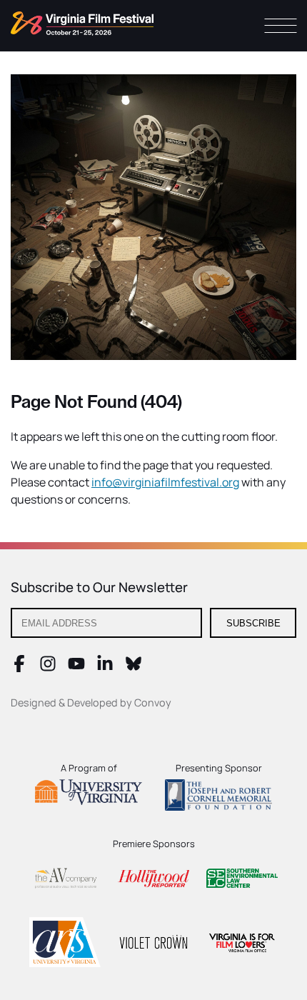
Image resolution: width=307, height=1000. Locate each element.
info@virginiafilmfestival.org (165, 482)
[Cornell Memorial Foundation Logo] (218, 797)
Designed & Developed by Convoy (91, 702)
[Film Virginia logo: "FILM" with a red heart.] (242, 944)
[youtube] (76, 668)
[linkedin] (105, 668)
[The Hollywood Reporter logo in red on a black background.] (153, 880)
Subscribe (253, 623)
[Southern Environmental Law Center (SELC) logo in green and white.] (242, 880)
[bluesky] (133, 668)
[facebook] (19, 668)
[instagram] (47, 668)
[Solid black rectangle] (153, 944)
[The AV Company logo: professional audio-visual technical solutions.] (65, 881)
